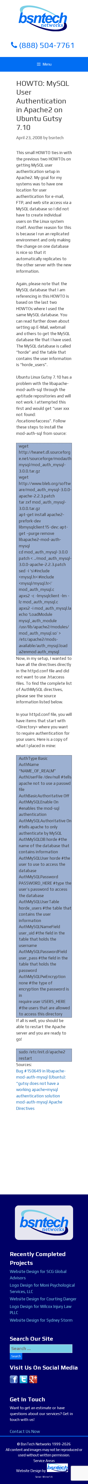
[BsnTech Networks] (42, 18)
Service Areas (44, 1461)
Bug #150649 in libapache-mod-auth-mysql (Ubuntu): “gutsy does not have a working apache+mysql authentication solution (41, 1083)
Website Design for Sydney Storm (41, 1320)
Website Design (28, 1471)
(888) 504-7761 (46, 45)
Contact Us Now (25, 1431)
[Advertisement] (44, 1162)
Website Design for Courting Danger (43, 1298)
